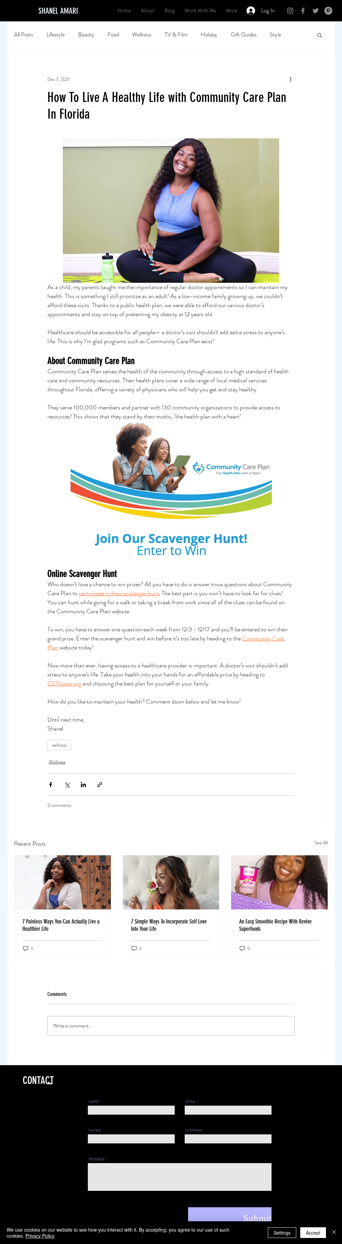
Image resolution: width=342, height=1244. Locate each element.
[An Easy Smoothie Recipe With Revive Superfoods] (279, 882)
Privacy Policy (39, 1235)
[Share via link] (100, 784)
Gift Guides (243, 34)
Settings (282, 1232)
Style (275, 34)
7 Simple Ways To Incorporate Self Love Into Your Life (169, 925)
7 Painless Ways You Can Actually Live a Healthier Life (61, 925)
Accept (313, 1232)
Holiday (209, 34)
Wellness (141, 34)
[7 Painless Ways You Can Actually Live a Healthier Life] (62, 882)
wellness (59, 745)
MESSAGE (97, 1159)
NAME (94, 1102)
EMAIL (190, 1102)
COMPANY (194, 1130)
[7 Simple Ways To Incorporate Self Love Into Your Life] (171, 882)
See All (321, 842)
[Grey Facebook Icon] (303, 11)
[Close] (334, 1233)
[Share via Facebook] (50, 784)
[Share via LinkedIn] (83, 784)
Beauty (86, 34)
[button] (319, 34)
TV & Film (176, 34)
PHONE (95, 1130)
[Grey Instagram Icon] (290, 11)
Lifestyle (55, 34)
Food (113, 34)
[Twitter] (316, 11)
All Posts (23, 34)
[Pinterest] (328, 11)
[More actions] (291, 79)
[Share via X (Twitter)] (67, 784)
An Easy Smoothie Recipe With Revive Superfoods (275, 925)
